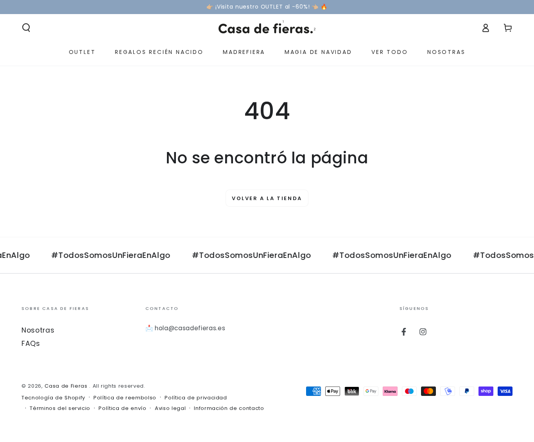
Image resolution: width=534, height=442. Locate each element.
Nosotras (38, 330)
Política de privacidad (196, 397)
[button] (26, 27)
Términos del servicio (60, 408)
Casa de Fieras (67, 386)
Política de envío (122, 408)
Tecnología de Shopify (53, 397)
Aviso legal (170, 408)
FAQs (31, 343)
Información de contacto (229, 408)
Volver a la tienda (267, 198)
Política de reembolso (124, 397)
